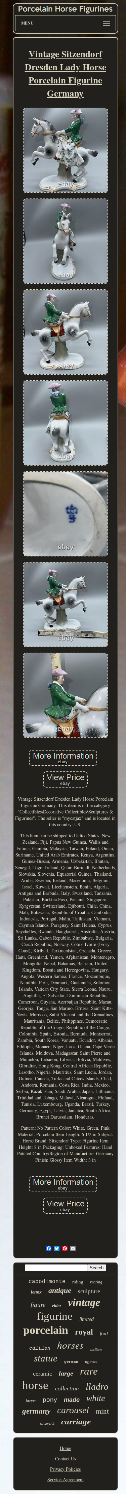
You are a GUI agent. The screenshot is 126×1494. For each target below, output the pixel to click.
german (71, 1362)
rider (56, 1305)
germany (36, 1411)
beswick (47, 1423)
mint (102, 1411)
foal (104, 1333)
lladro (97, 1387)
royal (84, 1331)
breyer (31, 1400)
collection (67, 1388)
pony (50, 1399)
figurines (91, 1362)
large (66, 1373)
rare (89, 1371)
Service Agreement (65, 1479)
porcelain (45, 1330)
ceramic (42, 1373)
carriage (76, 1421)
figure (38, 1304)
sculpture (89, 1291)
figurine (55, 1316)
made (72, 1399)
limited (86, 1319)
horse (35, 1385)
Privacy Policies (65, 1469)
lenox (36, 1292)
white (95, 1398)
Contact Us (65, 1458)
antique (59, 1290)
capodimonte (47, 1282)
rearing (96, 1282)
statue (45, 1358)
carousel (73, 1410)
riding (77, 1281)
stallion (96, 1349)
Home (65, 1448)
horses (70, 1344)
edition (39, 1348)
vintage (84, 1302)
